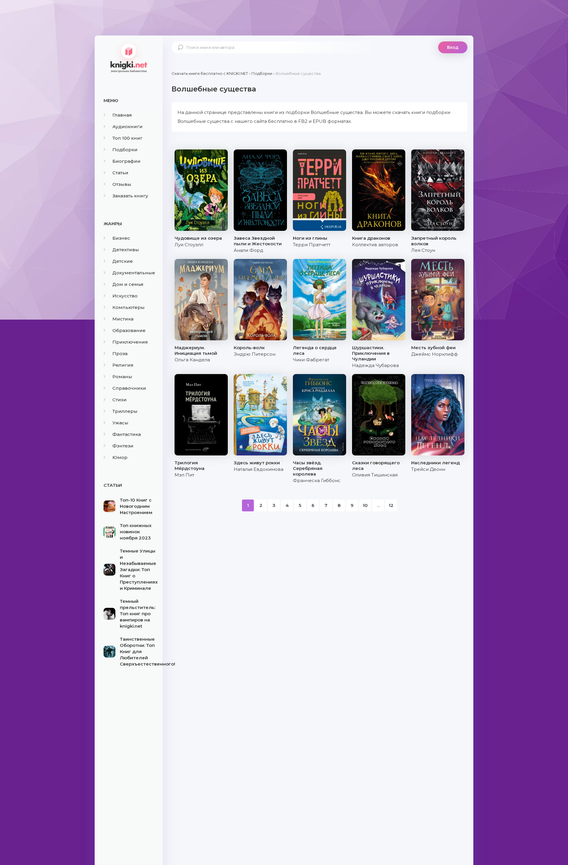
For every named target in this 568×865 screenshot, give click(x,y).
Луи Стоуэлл (189, 244)
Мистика (122, 319)
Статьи (120, 172)
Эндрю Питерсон (254, 354)
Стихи (119, 399)
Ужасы (120, 423)
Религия (122, 365)
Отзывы (121, 184)
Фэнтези (122, 446)
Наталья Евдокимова (258, 469)
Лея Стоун (423, 250)
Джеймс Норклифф (434, 354)
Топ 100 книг (127, 138)
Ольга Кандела (192, 360)
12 (391, 505)
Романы (122, 376)
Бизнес (121, 238)
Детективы (125, 249)
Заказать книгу (130, 196)
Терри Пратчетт (311, 244)
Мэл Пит (184, 475)
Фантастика (126, 434)
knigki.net (129, 57)
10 (365, 505)
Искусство (125, 296)
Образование (129, 330)
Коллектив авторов (375, 244)
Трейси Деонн (428, 469)
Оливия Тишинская (375, 475)
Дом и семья (127, 284)
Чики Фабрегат (311, 360)
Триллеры (125, 411)
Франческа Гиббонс (317, 480)
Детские (122, 261)
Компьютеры (128, 307)
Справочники (129, 388)
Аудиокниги (127, 126)
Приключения (130, 342)
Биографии (126, 161)
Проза (120, 353)
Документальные (133, 273)
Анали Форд (248, 250)
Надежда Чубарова (375, 365)
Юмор (120, 457)
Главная (122, 115)
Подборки (125, 149)
